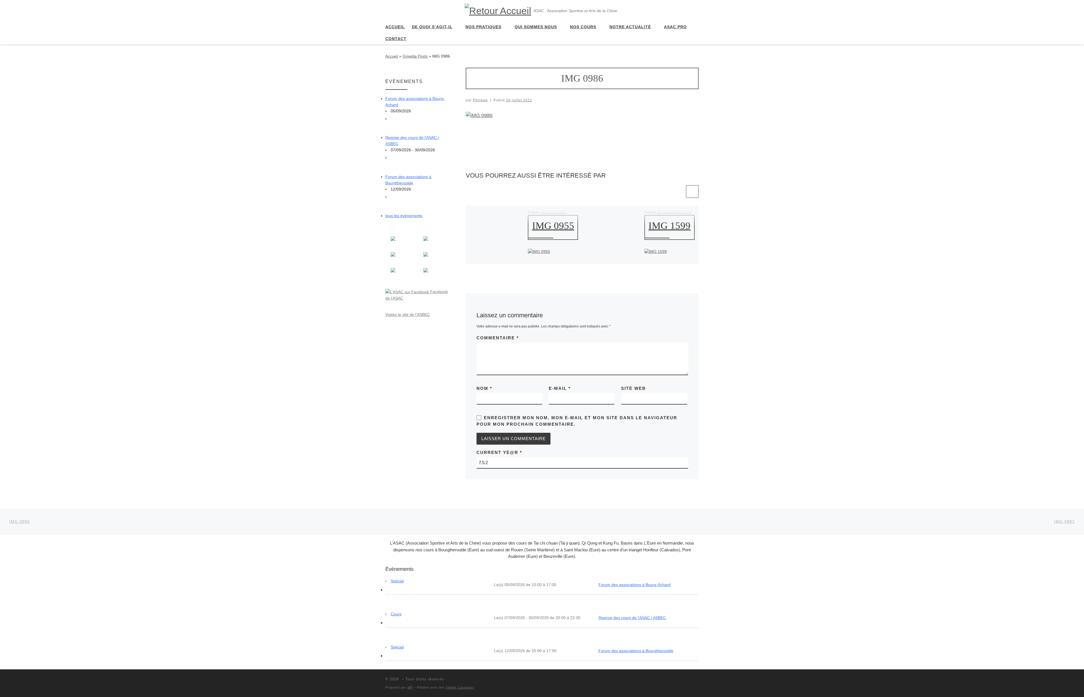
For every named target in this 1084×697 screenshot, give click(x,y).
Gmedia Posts (415, 56)
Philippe (480, 100)
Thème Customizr (459, 687)
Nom (484, 388)
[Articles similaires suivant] (692, 191)
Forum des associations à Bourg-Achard (634, 584)
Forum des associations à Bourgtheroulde (635, 650)
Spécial (397, 581)
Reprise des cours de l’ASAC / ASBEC (632, 617)
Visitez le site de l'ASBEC (407, 314)
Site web (633, 388)
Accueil (391, 56)
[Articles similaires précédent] (678, 191)
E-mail (560, 388)
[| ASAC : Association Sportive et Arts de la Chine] (498, 10)
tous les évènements (403, 215)
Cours (396, 614)
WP (410, 687)
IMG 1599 (669, 225)
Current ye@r (499, 452)
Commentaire (498, 337)
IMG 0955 (553, 225)
